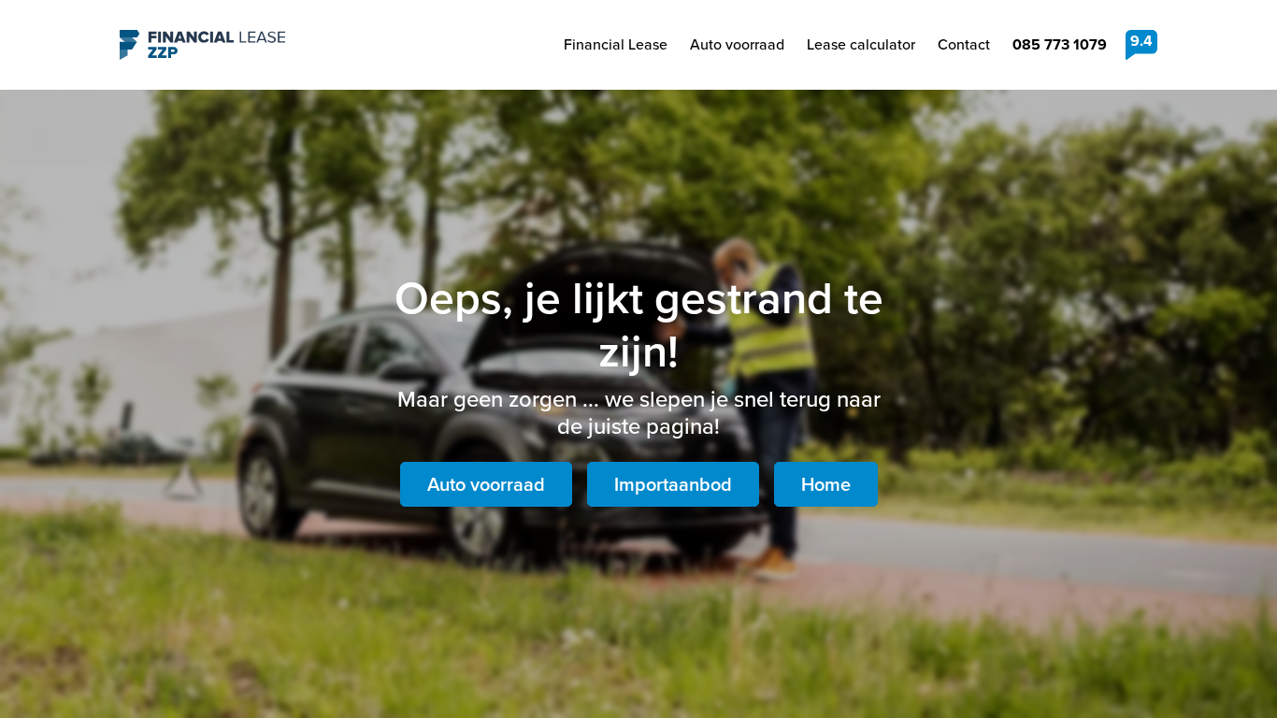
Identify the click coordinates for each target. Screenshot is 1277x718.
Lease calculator (861, 44)
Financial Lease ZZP (202, 45)
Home (826, 484)
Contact (964, 44)
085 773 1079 (1059, 44)
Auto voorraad (737, 44)
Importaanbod (673, 484)
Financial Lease (615, 44)
